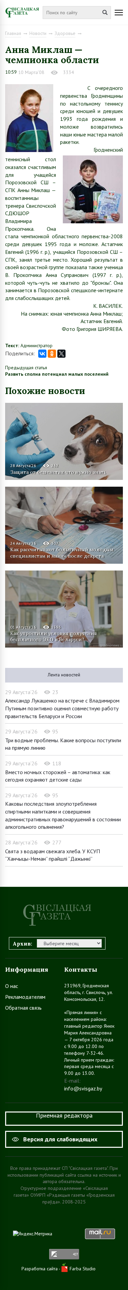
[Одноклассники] (52, 354)
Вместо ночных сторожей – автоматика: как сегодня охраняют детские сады (57, 776)
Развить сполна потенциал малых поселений (57, 374)
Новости (37, 33)
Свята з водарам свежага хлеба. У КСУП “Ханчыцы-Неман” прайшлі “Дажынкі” (52, 855)
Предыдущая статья (26, 367)
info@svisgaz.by (83, 1088)
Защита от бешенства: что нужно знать (58, 472)
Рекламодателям (25, 996)
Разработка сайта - (41, 1269)
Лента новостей (64, 675)
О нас (11, 986)
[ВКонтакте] (42, 354)
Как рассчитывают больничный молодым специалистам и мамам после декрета (61, 552)
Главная (13, 33)
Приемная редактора (64, 1115)
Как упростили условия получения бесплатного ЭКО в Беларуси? (53, 636)
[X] (61, 354)
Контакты (80, 969)
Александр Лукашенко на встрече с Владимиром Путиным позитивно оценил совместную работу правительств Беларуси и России (62, 708)
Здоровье (65, 33)
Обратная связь (23, 1007)
